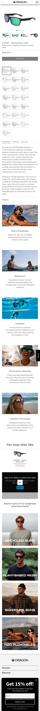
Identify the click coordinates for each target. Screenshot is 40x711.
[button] (6, 35)
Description (6, 142)
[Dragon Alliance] (20, 2)
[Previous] (2, 459)
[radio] (6, 71)
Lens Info (24, 142)
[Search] (32, 2)
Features (16, 142)
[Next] (38, 459)
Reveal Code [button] (20, 702)
